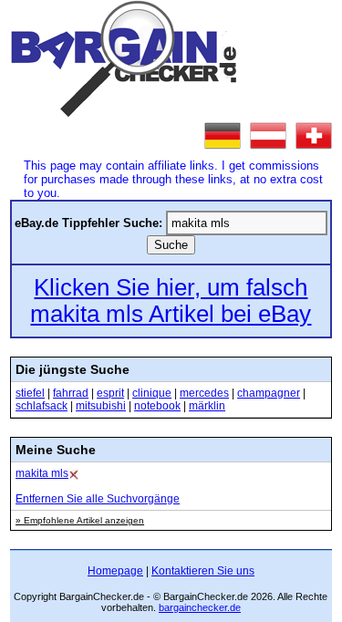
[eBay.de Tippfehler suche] (222, 136)
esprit (110, 393)
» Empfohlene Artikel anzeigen (80, 520)
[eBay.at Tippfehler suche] (268, 136)
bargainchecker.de (200, 607)
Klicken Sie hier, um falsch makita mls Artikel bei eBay (170, 301)
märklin (207, 405)
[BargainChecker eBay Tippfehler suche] (124, 112)
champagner (268, 393)
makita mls (42, 473)
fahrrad (70, 393)
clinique (151, 393)
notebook (157, 405)
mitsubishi (101, 405)
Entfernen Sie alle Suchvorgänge (98, 498)
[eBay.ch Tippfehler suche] (313, 136)
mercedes (204, 393)
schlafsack (41, 405)
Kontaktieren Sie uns (202, 571)
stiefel (30, 393)
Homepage (115, 571)
